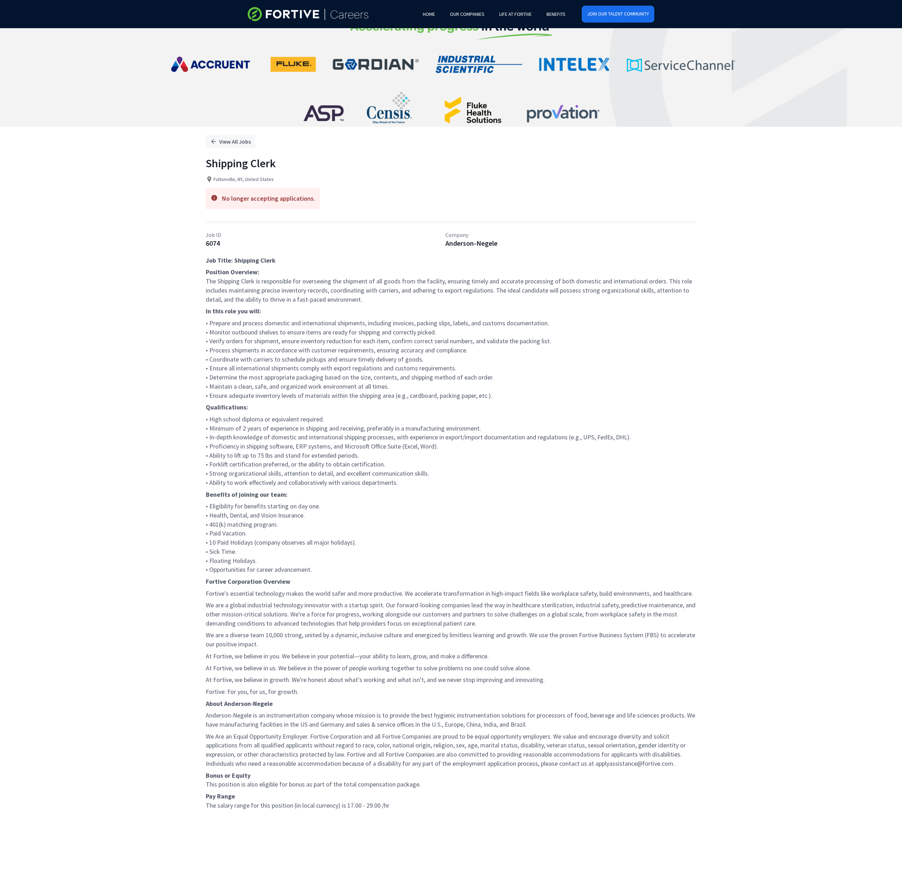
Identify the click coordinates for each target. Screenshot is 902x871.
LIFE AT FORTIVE (515, 14)
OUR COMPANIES (467, 14)
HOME (429, 14)
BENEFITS (556, 14)
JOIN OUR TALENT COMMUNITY (618, 14)
